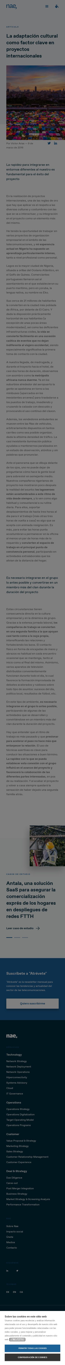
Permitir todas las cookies (32, 1348)
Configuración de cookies (32, 1357)
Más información (17, 1339)
